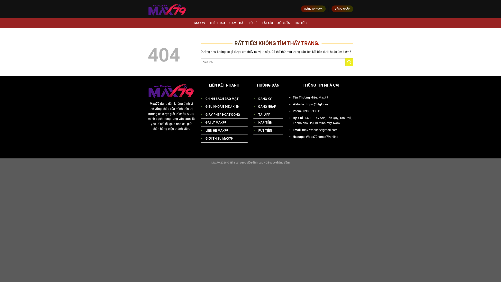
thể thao (217, 23)
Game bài (237, 23)
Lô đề (253, 23)
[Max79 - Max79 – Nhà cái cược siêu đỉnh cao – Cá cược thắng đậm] (167, 8)
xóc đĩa (283, 23)
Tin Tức (300, 23)
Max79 (199, 23)
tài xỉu (267, 23)
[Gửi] (349, 62)
